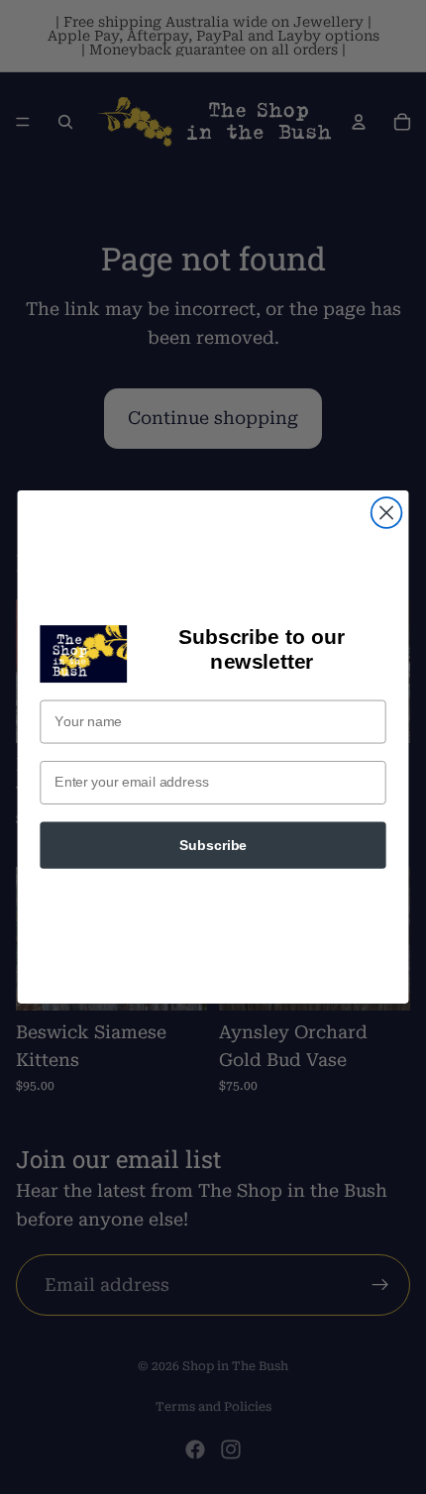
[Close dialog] (387, 512)
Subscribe (213, 845)
